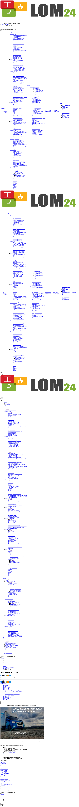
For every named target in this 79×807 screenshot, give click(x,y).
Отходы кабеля (16, 160)
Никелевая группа (66, 111)
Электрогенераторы (39, 107)
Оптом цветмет (33, 125)
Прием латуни (13, 130)
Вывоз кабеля (35, 119)
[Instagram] (3, 662)
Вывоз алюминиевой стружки (38, 118)
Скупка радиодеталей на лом (38, 114)
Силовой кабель (16, 154)
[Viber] (4, 675)
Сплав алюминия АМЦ (18, 90)
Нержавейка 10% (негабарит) (19, 141)
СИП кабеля (15, 166)
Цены (61, 103)
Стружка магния (18, 179)
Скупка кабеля (35, 110)
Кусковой (15, 109)
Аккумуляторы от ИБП (18, 66)
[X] (3, 675)
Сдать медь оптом (36, 126)
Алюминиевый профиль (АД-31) (20, 82)
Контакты (73, 110)
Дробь (14, 112)
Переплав (15, 104)
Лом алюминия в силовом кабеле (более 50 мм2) (18, 89)
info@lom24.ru (3, 658)
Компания (3, 108)
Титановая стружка (19, 173)
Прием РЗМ (12, 167)
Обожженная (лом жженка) (18, 44)
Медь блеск (15, 37)
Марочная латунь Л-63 (17, 134)
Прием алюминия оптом (37, 128)
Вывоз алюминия (35, 121)
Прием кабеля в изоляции (18, 164)
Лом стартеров (38, 108)
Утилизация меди (35, 101)
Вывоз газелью (35, 124)
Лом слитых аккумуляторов (19, 68)
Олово (14, 188)
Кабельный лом (65, 117)
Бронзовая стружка (17, 125)
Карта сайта (2, 785)
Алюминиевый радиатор (18, 92)
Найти (2, 804)
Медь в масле (16, 45)
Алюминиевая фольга (17, 87)
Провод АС (15, 81)
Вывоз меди (34, 122)
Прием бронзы (13, 121)
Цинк (14, 185)
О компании (5, 111)
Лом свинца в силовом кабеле (19, 114)
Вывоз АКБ (34, 120)
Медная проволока (17, 36)
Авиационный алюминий (18, 76)
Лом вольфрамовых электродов (19, 177)
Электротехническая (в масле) (19, 50)
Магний (14, 178)
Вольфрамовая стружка (20, 175)
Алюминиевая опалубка (18, 101)
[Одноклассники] (8, 675)
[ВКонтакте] (1, 675)
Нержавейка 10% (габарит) (18, 140)
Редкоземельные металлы (65, 116)
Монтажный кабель (17, 157)
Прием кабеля (13, 150)
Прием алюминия (14, 71)
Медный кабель (16, 151)
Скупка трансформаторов (37, 111)
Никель (14, 184)
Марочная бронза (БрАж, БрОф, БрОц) (13, 691)
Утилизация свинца (36, 102)
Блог (1, 783)
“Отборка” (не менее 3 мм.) (18, 42)
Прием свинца (13, 102)
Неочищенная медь (17, 56)
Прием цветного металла (13, 32)
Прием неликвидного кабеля (19, 162)
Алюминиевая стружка (18, 80)
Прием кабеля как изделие (18, 161)
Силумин (15, 186)
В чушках (15, 105)
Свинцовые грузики (17, 108)
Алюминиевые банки (17, 94)
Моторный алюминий (17, 74)
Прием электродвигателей (37, 105)
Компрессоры (37, 109)
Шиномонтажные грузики (18, 107)
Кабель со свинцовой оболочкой (20, 165)
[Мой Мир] (10, 675)
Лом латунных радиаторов (18, 137)
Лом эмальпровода (17, 55)
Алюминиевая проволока (18, 98)
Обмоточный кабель (17, 158)
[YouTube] (3, 663)
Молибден (15, 183)
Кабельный (15, 103)
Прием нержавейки (14, 139)
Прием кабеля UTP (17, 163)
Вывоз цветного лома (34, 116)
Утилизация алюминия (37, 103)
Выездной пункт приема (37, 131)
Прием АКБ (12, 59)
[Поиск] (1, 30)
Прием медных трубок (17, 58)
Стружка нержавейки (17, 149)
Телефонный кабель (17, 155)
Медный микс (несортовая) (18, 38)
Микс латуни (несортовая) (18, 131)
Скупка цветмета (33, 104)
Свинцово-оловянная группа (66, 110)
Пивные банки (16, 95)
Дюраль (14, 99)
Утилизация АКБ (35, 88)
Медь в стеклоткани (17, 49)
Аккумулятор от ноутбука (18, 69)
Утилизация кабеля (36, 99)
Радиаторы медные (17, 41)
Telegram (9, 753)
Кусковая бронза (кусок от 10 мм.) (12, 694)
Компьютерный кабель (18, 156)
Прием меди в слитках (17, 57)
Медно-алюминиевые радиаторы (20, 35)
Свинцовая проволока (17, 120)
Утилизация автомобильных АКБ (39, 90)
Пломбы (14, 111)
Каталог (2, 765)
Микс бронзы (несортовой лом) (19, 122)
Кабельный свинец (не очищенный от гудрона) (18, 119)
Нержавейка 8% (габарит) (18, 142)
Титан (14, 168)
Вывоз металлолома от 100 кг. (38, 123)
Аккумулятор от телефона (18, 70)
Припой (14, 187)
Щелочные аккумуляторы (18, 67)
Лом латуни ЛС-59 (17, 133)
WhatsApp (18, 753)
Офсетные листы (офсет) (18, 83)
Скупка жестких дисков (37, 113)
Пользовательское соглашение (6, 784)
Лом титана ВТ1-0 (19, 172)
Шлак (14, 113)
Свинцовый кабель (17, 153)
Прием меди (13, 34)
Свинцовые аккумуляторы (18, 62)
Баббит (14, 182)
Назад (8, 403)
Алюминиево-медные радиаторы (20, 97)
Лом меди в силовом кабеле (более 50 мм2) (19, 48)
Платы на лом (35, 115)
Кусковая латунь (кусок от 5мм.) (19, 132)
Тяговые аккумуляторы (18, 65)
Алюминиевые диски (17, 93)
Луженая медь (16, 40)
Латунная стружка (17, 135)
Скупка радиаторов (36, 112)
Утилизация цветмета (34, 87)
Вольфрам (15, 174)
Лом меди (15, 46)
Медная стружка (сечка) (18, 39)
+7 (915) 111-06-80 (5, 24)
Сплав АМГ (15, 91)
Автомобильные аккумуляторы (19, 61)
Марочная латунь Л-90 (17, 136)
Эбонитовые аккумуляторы (18, 63)
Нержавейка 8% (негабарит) (19, 143)
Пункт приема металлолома (48, 111)
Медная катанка (16, 51)
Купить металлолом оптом (37, 130)
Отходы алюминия (17, 100)
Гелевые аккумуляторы (18, 60)
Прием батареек (35, 98)
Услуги (28, 85)
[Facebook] (3, 661)
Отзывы (5, 112)
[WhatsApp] (6, 675)
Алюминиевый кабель (17, 152)
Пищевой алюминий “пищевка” (19, 77)
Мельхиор (15, 181)
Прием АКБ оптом (36, 129)
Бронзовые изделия (17, 129)
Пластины (15, 110)
